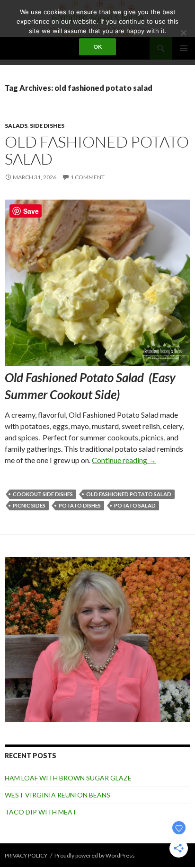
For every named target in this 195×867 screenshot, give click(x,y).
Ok (97, 46)
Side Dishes (47, 125)
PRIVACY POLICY (26, 855)
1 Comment (88, 177)
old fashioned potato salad (128, 494)
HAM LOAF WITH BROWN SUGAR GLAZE (68, 778)
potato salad (135, 505)
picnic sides (29, 505)
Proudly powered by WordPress (94, 855)
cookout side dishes (43, 494)
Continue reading (124, 459)
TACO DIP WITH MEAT (41, 812)
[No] (183, 32)
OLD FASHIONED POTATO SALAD (97, 150)
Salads (16, 125)
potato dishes (80, 505)
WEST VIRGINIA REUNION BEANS (57, 795)
